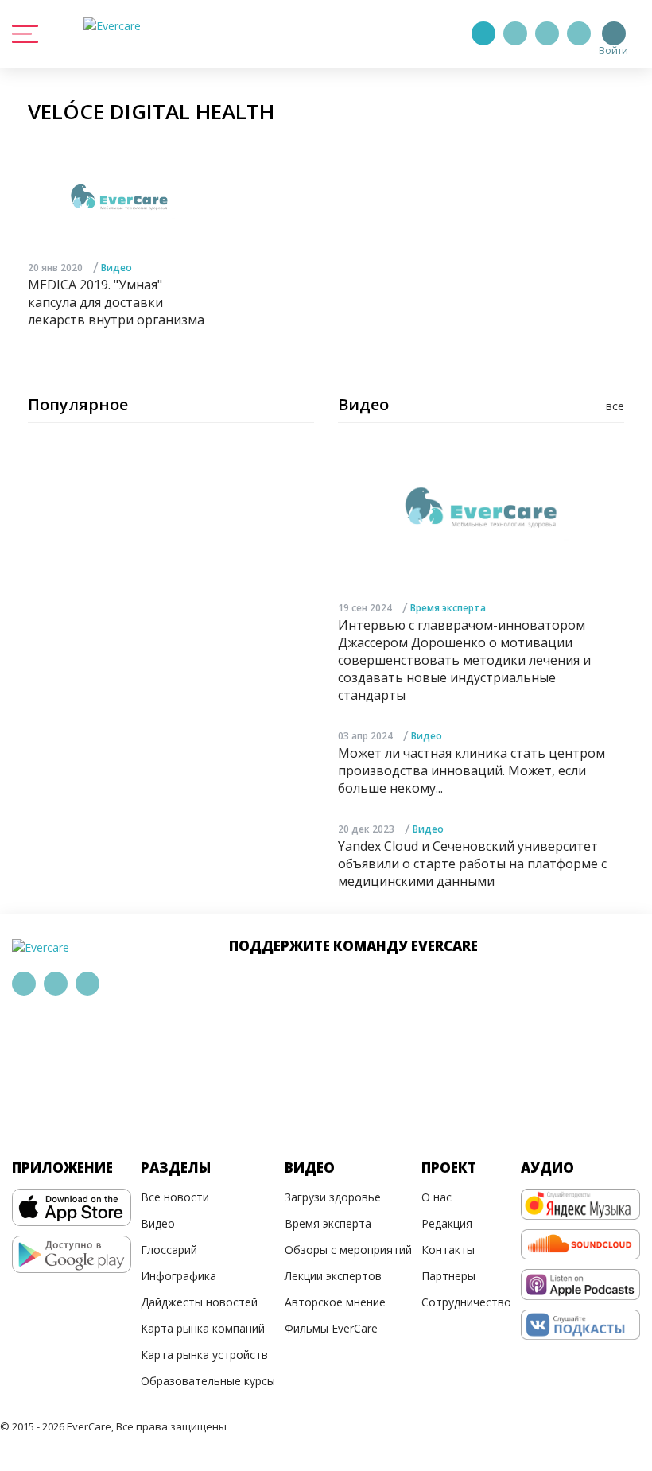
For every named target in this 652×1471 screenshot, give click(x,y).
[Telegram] (515, 33)
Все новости (175, 1197)
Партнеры (448, 1275)
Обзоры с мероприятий (348, 1249)
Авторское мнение (335, 1302)
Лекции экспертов (333, 1275)
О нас (436, 1197)
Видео (116, 267)
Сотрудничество (466, 1302)
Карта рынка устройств (204, 1354)
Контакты (448, 1249)
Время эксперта (448, 608)
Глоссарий (169, 1249)
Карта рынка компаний (203, 1328)
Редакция (446, 1223)
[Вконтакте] (547, 33)
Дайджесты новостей (199, 1302)
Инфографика (178, 1275)
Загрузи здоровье (333, 1197)
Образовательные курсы (208, 1380)
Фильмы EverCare (331, 1328)
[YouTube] (579, 33)
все (615, 405)
